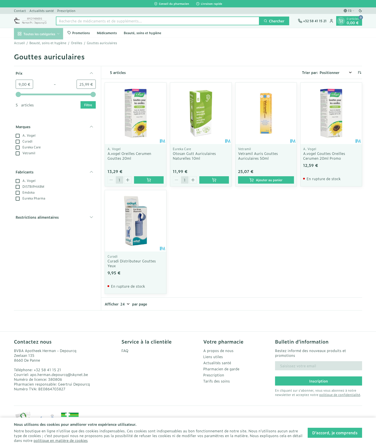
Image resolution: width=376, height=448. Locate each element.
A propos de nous (218, 350)
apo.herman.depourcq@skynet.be (59, 374)
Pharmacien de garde (221, 368)
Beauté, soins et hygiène (142, 32)
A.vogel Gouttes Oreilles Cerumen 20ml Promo (324, 156)
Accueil (19, 43)
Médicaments (107, 32)
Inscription (318, 381)
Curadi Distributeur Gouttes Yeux (131, 263)
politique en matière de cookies (61, 440)
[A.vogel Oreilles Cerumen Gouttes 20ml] (135, 113)
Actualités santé (41, 10)
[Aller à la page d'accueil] (30, 20)
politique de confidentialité (339, 394)
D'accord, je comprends (335, 433)
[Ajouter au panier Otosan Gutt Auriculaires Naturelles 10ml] (214, 180)
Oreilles (76, 43)
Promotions (81, 32)
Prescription (66, 10)
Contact (20, 10)
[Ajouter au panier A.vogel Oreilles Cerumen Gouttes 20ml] (149, 180)
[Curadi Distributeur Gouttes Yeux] (135, 221)
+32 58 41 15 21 (47, 369)
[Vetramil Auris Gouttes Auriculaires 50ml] (266, 113)
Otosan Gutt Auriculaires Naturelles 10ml (194, 156)
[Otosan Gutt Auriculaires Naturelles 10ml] (201, 113)
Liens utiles (213, 356)
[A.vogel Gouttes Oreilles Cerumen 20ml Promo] (331, 113)
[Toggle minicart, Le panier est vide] (341, 21)
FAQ (124, 350)
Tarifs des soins (216, 381)
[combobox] (157, 21)
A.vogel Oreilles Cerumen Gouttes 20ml (129, 156)
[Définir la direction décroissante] (359, 72)
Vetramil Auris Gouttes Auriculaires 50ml (258, 156)
